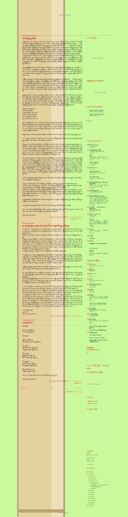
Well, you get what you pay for (96, 265)
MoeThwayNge (94, 401)
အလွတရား (92, 238)
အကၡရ (91, 229)
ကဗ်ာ (81, 383)
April (91, 496)
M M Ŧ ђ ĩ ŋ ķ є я (93, 144)
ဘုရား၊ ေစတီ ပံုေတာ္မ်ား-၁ (96, 110)
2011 (90, 471)
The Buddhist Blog (94, 176)
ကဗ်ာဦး (91, 236)
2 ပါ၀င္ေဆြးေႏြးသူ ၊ (76, 316)
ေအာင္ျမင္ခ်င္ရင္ (93, 163)
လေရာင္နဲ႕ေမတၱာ (29, 38)
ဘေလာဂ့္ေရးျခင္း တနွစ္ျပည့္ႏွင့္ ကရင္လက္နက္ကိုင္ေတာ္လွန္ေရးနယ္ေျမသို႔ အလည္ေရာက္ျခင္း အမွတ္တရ (98, 223)
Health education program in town (96, 280)
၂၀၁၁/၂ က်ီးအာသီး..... (94, 315)
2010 (90, 473)
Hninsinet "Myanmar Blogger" (97, 337)
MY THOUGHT (93, 248)
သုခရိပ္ (91, 289)
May (91, 494)
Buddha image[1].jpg (94, 115)
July (91, 490)
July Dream (92, 264)
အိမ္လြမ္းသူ (92, 269)
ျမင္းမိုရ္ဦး (92, 308)
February (92, 500)
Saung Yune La (93, 167)
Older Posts (24, 387)
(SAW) (91, 279)
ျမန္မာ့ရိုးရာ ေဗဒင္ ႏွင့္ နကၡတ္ (98, 243)
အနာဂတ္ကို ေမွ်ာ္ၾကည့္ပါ (95, 210)
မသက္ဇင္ (91, 219)
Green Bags (90, 464)
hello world (91, 291)
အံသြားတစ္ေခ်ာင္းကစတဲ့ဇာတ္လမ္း (98, 310)
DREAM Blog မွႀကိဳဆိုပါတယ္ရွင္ (97, 330)
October (92, 479)
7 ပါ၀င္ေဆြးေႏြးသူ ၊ (76, 381)
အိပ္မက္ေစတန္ (92, 215)
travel (93, 455)
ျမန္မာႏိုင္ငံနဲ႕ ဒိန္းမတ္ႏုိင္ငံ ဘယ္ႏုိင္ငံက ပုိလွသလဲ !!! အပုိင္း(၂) (98, 157)
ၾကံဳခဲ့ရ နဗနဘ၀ (94, 190)
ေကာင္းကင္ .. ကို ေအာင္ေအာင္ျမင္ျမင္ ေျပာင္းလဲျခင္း (98, 185)
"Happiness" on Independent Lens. (97, 178)
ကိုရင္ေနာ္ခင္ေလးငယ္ (95, 284)
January (92, 502)
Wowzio (89, 453)
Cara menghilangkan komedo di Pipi (97, 172)
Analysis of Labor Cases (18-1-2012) (97, 304)
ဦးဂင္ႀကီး (91, 295)
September (93, 481)
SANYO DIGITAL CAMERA (96, 111)
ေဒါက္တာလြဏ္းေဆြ (95, 150)
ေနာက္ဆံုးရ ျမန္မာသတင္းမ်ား (96, 151)
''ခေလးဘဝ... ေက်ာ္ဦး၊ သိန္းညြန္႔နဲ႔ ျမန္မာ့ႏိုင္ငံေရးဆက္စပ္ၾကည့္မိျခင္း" (98, 298)
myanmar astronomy (95, 214)
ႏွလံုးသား (27, 322)
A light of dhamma (94, 162)
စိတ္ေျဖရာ (92, 319)
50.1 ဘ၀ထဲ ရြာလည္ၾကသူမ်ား (96, 192)
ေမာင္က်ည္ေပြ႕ (93, 314)
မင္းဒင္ (91, 241)
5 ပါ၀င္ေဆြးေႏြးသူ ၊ (76, 217)
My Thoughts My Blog (95, 335)
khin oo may (92, 273)
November (93, 477)
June (91, 492)
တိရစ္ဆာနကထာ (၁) (93, 146)
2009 (90, 475)
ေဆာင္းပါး (79, 219)
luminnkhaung (93, 403)
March (92, 498)
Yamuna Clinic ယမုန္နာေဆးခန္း (98, 303)
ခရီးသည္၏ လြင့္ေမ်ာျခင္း (97, 196)
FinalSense (66, 512)
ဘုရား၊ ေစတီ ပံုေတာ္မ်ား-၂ (96, 114)
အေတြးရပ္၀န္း (93, 332)
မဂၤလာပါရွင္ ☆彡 (93, 285)
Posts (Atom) (78, 391)
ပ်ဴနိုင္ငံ (90, 155)
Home (51, 387)
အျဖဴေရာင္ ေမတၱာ (94, 171)
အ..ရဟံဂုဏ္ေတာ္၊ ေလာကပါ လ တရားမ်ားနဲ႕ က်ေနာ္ (46, 226)
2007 (90, 506)
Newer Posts (78, 387)
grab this (89, 455)
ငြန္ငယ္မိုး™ (91, 250)
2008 (90, 504)
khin (90, 275)
